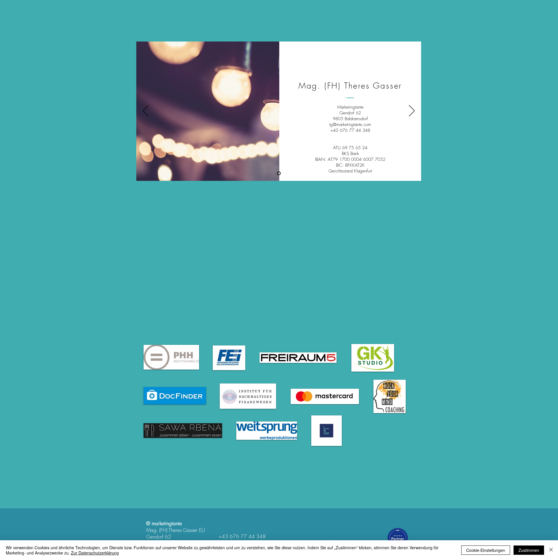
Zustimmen (528, 550)
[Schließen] (551, 550)
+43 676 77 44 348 (242, 536)
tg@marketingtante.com (350, 124)
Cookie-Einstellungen (485, 550)
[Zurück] (146, 111)
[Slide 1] (279, 173)
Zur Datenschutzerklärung (95, 553)
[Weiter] (412, 111)
